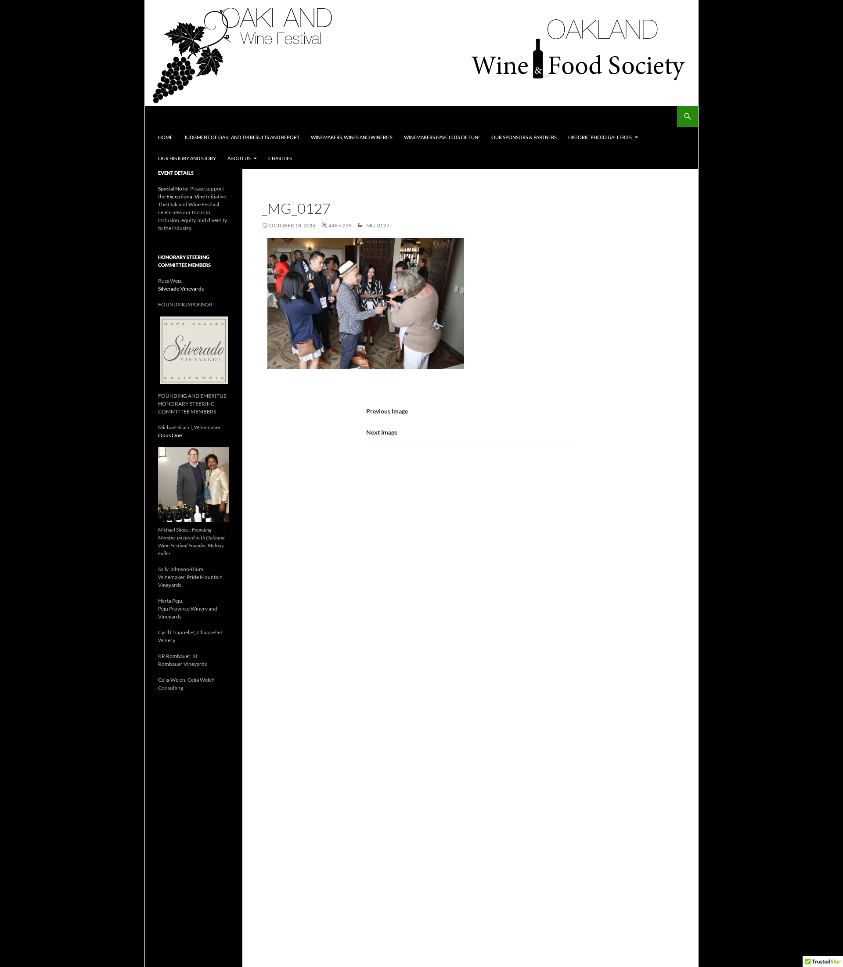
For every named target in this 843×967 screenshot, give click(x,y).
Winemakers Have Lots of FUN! (442, 137)
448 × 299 (340, 225)
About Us (239, 158)
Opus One (170, 435)
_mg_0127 (376, 225)
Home (165, 137)
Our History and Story (187, 158)
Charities (280, 158)
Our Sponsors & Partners (524, 137)
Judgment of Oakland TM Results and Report (241, 137)
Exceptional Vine (185, 196)
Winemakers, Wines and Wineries (352, 137)
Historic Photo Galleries (600, 137)
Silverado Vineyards (181, 288)
